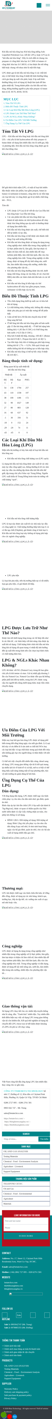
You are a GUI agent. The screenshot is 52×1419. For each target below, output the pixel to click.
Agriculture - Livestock (13, 1166)
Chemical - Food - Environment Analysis (20, 1161)
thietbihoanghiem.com (13, 1286)
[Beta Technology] (8, 5)
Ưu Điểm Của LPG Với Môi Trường (21, 120)
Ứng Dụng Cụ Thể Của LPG (17, 123)
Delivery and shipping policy (16, 1392)
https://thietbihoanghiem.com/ (16, 1125)
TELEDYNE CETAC (13, 1184)
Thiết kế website (42, 1409)
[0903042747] (4, 1415)
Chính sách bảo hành (12, 1355)
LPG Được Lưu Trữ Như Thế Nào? (20, 113)
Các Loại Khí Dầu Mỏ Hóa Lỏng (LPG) (22, 110)
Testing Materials (10, 1156)
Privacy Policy (10, 1398)
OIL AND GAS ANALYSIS (15, 1151)
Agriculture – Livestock (14, 1375)
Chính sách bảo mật (12, 1346)
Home (4, 26)
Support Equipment (11, 1171)
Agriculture (8, 1199)
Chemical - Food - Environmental (17, 1194)
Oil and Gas (8, 1189)
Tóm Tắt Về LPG (13, 103)
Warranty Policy (11, 1389)
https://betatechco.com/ (13, 1118)
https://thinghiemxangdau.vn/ (16, 1122)
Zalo (19, 1315)
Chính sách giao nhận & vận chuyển (19, 1352)
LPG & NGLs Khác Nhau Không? (20, 117)
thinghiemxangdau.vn (13, 1289)
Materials (7, 1204)
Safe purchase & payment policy (18, 1395)
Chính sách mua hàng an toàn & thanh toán (22, 1349)
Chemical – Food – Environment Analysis (22, 1372)
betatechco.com (10, 1282)
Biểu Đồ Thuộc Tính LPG (16, 106)
